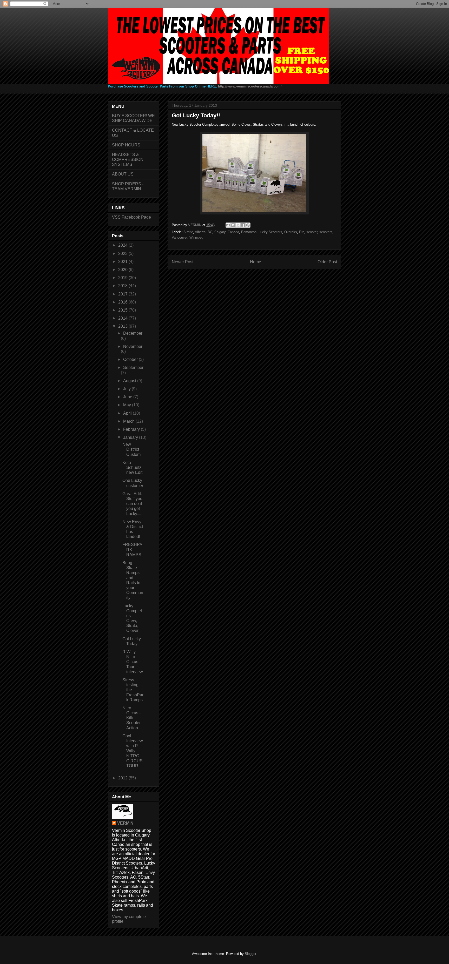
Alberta (200, 232)
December (132, 333)
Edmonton (248, 232)
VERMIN (125, 823)
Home (255, 262)
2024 (123, 245)
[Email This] (228, 225)
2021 (123, 261)
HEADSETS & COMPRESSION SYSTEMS (127, 159)
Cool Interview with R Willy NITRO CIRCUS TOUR (132, 751)
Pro (301, 232)
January (131, 437)
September (133, 367)
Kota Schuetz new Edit (132, 467)
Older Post (327, 262)
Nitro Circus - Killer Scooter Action (131, 718)
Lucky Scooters (270, 232)
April (128, 413)
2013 (123, 326)
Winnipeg (196, 237)
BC (210, 232)
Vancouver (179, 237)
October (131, 359)
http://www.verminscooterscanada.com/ (250, 86)
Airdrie (188, 232)
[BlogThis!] (233, 225)
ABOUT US (123, 174)
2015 (123, 310)
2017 (123, 294)
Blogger (250, 954)
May (127, 405)
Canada (233, 232)
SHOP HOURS (126, 145)
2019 (123, 277)
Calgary (220, 232)
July (127, 389)
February (132, 429)
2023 (123, 253)
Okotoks (290, 232)
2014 (123, 318)
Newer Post (182, 262)
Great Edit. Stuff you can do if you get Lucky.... (132, 503)
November (132, 346)
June (128, 397)
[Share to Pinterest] (247, 225)
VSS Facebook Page (131, 217)
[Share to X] (238, 225)
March (129, 421)
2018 (123, 286)
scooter (311, 232)
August (130, 381)
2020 (123, 269)
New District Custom (131, 449)
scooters (325, 232)
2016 (123, 302)
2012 (123, 778)
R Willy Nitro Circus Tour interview (132, 662)
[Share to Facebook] (243, 225)
